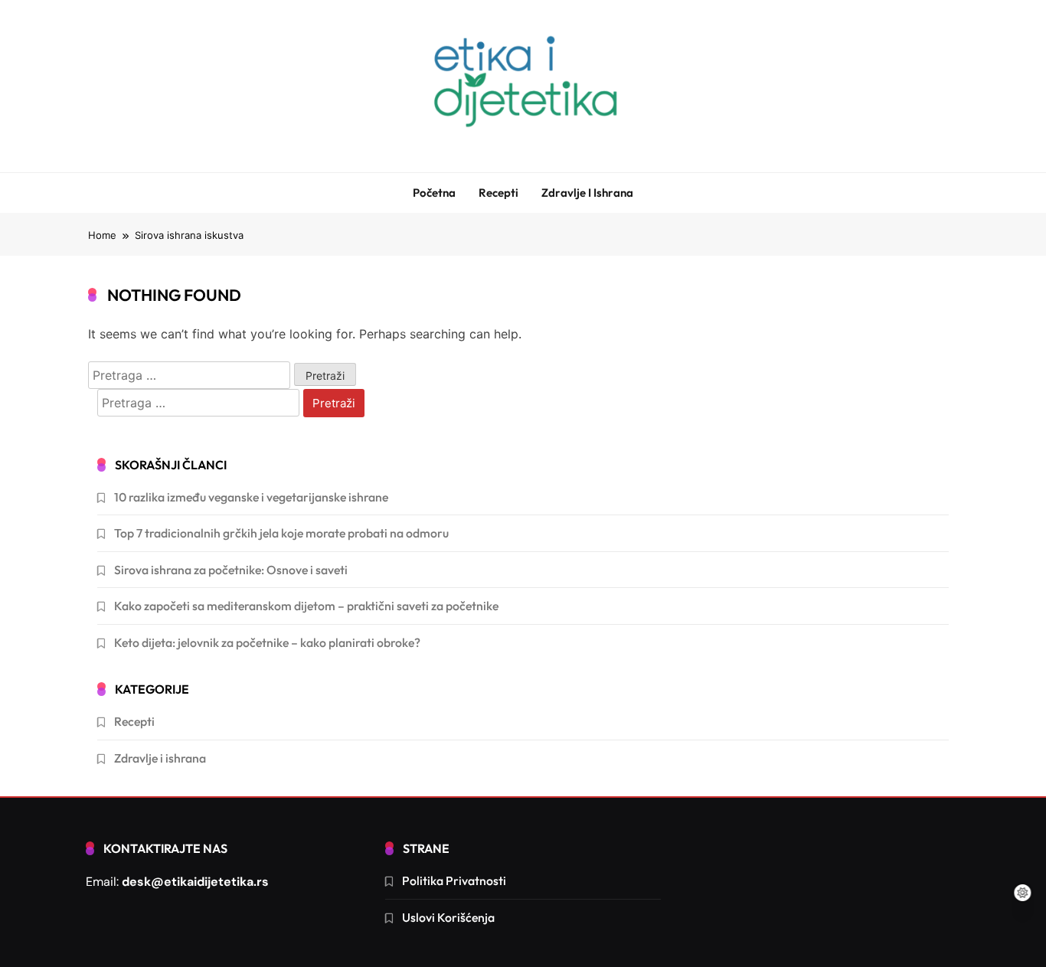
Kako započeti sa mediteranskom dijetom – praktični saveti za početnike (306, 605)
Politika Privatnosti (454, 880)
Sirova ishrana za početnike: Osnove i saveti (231, 569)
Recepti (498, 192)
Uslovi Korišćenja (448, 917)
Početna (434, 192)
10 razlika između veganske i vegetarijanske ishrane (251, 497)
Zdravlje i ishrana (587, 192)
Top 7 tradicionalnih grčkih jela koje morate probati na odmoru (281, 533)
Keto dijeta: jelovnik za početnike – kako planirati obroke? (267, 642)
